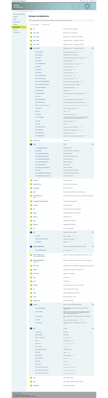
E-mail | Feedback (17, 393)
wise (34, 381)
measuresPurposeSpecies (43, 84)
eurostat (35, 205)
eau (38, 340)
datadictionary (37, 184)
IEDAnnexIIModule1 (38, 246)
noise (34, 296)
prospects (39, 108)
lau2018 (35, 285)
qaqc (38, 111)
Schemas (15, 24)
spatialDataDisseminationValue (44, 173)
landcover (36, 273)
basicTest (39, 332)
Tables (14, 19)
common (35, 180)
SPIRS (38, 319)
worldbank (36, 385)
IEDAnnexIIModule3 (38, 254)
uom (34, 377)
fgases (35, 213)
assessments (40, 52)
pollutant (39, 241)
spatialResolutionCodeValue (43, 175)
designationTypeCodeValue (43, 159)
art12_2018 (36, 36)
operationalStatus (41, 308)
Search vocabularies (35, 24)
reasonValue (40, 311)
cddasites (39, 150)
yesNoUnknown (40, 135)
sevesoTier (39, 316)
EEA (19, 1)
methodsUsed (40, 90)
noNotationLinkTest (41, 349)
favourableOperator (41, 63)
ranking (39, 114)
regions (39, 170)
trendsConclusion (41, 126)
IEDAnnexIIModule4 (38, 260)
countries (39, 60)
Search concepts (46, 24)
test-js (38, 352)
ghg (34, 220)
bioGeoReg (39, 54)
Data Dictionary (24, 11)
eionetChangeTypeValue (42, 161)
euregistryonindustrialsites (40, 201)
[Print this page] (85, 1)
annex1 (38, 235)
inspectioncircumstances (43, 238)
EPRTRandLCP (37, 195)
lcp (34, 289)
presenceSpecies (41, 102)
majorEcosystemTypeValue (43, 167)
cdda (34, 144)
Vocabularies (16, 27)
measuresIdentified (41, 75)
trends (38, 123)
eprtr (34, 192)
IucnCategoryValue (41, 164)
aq (34, 29)
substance (39, 322)
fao (34, 209)
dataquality (36, 188)
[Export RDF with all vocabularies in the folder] (92, 48)
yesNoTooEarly (40, 132)
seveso (35, 304)
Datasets (15, 16)
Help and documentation (19, 14)
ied (34, 232)
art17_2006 (36, 40)
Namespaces (16, 32)
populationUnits (40, 93)
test (34, 328)
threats (38, 121)
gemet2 (35, 216)
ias (34, 228)
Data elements (16, 21)
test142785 (39, 355)
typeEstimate (40, 129)
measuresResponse (41, 87)
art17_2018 (36, 48)
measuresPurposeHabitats (43, 81)
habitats (39, 66)
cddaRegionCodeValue (42, 148)
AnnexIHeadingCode (41, 250)
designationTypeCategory (43, 156)
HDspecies (39, 69)
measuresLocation (41, 78)
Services (15, 29)
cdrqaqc (39, 57)
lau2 (34, 281)
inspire (35, 269)
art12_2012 (36, 32)
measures (39, 72)
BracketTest (39, 334)
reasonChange (40, 117)
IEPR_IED (36, 265)
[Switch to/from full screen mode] (87, 1)
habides (35, 224)
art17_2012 (36, 44)
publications (36, 300)
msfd (34, 292)
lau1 (34, 277)
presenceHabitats (41, 99)
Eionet (19, 11)
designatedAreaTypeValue (43, 153)
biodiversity (36, 140)
